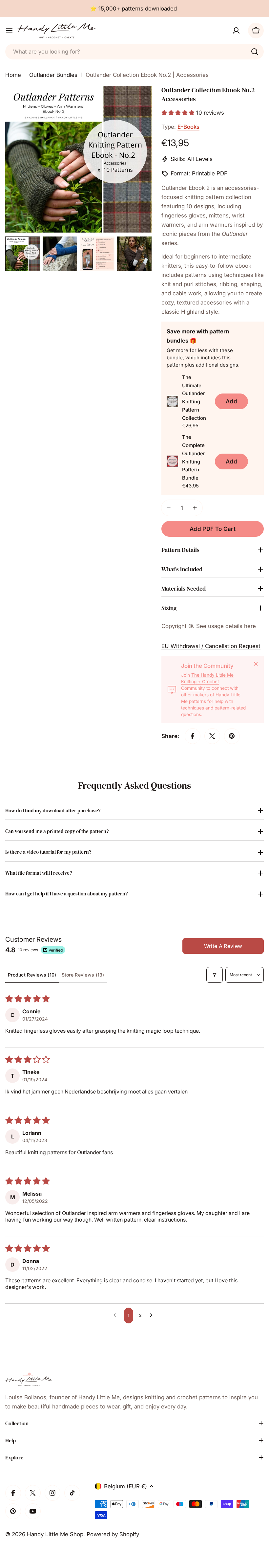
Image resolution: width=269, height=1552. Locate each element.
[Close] (256, 664)
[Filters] (214, 975)
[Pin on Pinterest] (232, 736)
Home (13, 75)
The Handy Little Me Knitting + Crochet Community (207, 681)
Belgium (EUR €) (125, 1486)
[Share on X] (212, 736)
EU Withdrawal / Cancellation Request (210, 646)
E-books (188, 127)
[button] (178, 112)
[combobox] (134, 51)
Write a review (223, 946)
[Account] (236, 30)
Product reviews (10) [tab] (32, 975)
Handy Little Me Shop (55, 1534)
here (250, 626)
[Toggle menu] (9, 30)
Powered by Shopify (113, 1534)
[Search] (255, 52)
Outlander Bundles (53, 75)
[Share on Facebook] (192, 736)
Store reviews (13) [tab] (83, 975)
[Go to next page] (153, 1315)
